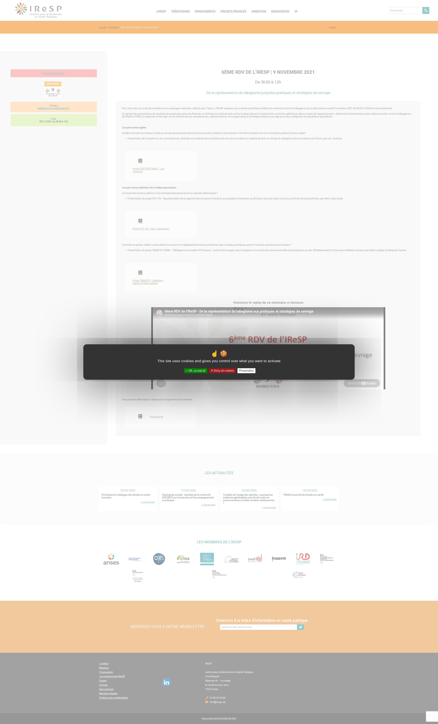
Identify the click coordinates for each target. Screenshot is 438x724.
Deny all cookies (223, 370)
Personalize (246, 370)
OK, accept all (196, 370)
